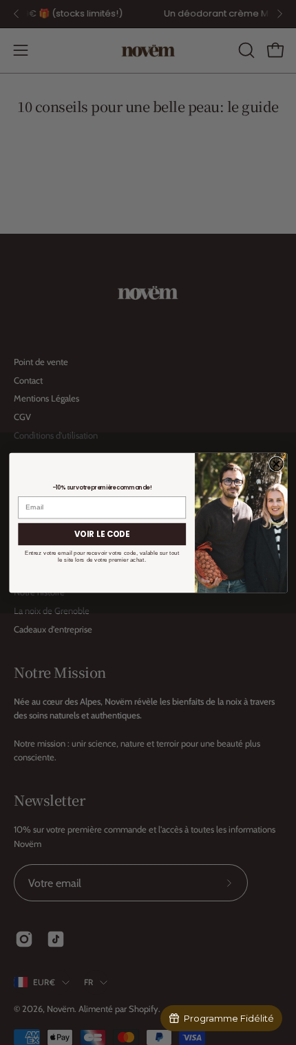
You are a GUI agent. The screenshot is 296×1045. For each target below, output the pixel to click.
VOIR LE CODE (101, 533)
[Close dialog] (275, 463)
